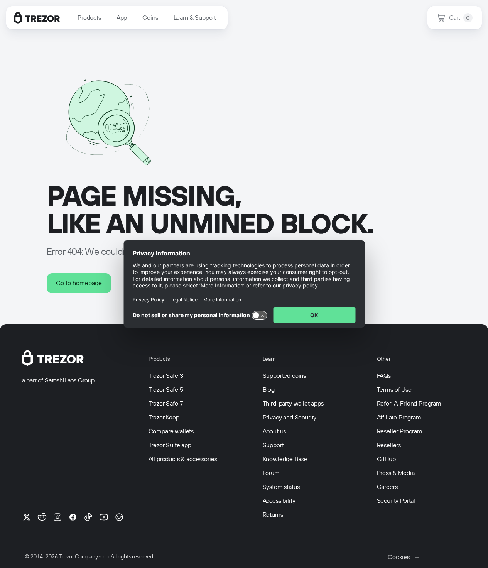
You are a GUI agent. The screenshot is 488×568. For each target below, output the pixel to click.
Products (89, 18)
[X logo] (26, 517)
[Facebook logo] (73, 517)
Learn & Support (195, 18)
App (122, 18)
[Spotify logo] (119, 517)
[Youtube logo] (103, 517)
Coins (150, 18)
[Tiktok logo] (88, 517)
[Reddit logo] (42, 517)
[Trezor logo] (37, 18)
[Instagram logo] (57, 517)
